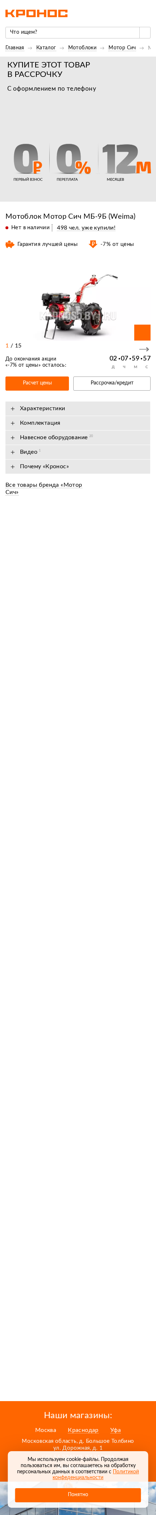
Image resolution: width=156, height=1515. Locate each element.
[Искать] (144, 32)
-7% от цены (23, 365)
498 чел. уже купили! (86, 228)
